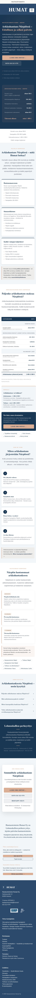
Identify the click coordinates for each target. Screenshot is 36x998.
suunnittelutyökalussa (18, 277)
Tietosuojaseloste (7, 984)
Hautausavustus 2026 (8, 979)
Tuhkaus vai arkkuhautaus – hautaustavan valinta (17, 924)
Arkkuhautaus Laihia (26, 668)
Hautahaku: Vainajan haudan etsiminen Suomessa (17, 926)
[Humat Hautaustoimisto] (18, 11)
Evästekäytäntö (7, 986)
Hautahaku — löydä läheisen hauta (12, 971)
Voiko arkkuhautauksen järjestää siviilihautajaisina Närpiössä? (17, 711)
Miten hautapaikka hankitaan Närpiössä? (17, 704)
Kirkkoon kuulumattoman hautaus (12, 928)
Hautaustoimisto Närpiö (11, 660)
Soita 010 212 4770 (11, 63)
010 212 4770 (18, 856)
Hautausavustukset (10, 436)
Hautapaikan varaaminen (9, 977)
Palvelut (4, 941)
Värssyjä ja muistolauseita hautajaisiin (13, 922)
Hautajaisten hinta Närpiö (11, 663)
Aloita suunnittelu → (18, 874)
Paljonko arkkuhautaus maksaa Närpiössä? (17, 693)
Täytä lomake (18, 859)
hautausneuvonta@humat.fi (10, 902)
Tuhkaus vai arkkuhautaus (10, 982)
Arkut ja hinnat (24, 436)
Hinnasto (5, 950)
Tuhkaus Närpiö (26, 660)
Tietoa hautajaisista (8, 948)
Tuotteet (4, 939)
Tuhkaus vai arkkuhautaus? (12, 665)
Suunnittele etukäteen (8, 975)
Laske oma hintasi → (18, 57)
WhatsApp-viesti (18, 801)
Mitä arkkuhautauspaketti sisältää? (17, 699)
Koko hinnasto (26, 433)
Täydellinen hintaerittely (11, 433)
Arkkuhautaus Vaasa (10, 668)
